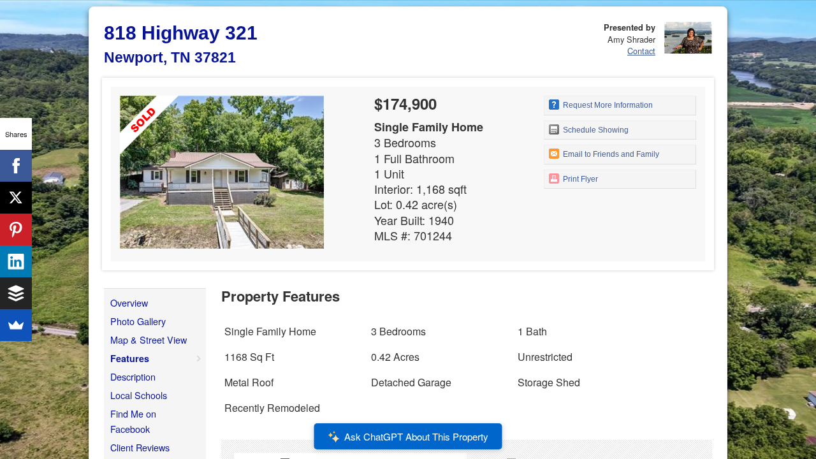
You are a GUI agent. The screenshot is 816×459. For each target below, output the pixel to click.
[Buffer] (16, 293)
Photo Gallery (138, 321)
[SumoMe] (16, 325)
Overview (129, 302)
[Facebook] (16, 166)
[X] (16, 198)
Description (133, 376)
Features (129, 358)
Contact (641, 51)
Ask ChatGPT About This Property (416, 436)
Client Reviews (140, 447)
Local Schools (138, 395)
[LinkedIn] (16, 261)
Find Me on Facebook (133, 421)
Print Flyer (579, 179)
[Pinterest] (16, 229)
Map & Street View (148, 339)
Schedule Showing (595, 130)
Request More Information (607, 105)
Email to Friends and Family (610, 154)
